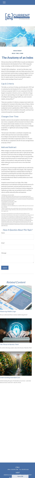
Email (2, 243)
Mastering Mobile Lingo (8, 311)
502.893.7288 (14, 469)
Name (3, 233)
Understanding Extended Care (10, 377)
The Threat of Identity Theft (9, 344)
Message (3, 253)
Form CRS (20, 476)
